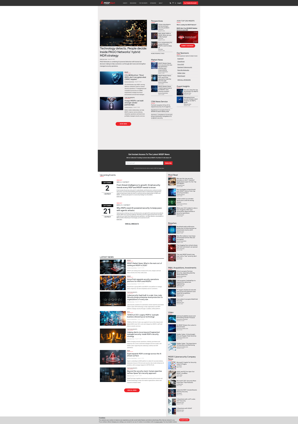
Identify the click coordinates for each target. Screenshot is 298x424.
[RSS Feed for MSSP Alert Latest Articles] (170, 3)
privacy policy (159, 422)
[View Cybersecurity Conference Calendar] (173, 3)
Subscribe (168, 163)
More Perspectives (157, 53)
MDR (128, 351)
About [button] (161, 3)
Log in (179, 3)
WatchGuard (181, 76)
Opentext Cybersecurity (184, 67)
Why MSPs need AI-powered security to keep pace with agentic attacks (139, 209)
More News (123, 124)
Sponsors (153, 3)
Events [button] (125, 3)
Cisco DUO (180, 64)
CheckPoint (181, 61)
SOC (128, 312)
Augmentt (180, 59)
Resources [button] (133, 3)
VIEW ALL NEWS (132, 390)
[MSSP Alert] (108, 3)
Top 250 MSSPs (143, 3)
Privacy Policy (161, 168)
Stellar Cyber (181, 73)
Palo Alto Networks (183, 70)
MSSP (126, 72)
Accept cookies (184, 419)
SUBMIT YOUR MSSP (187, 45)
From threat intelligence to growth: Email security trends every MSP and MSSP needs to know (138, 186)
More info (119, 196)
